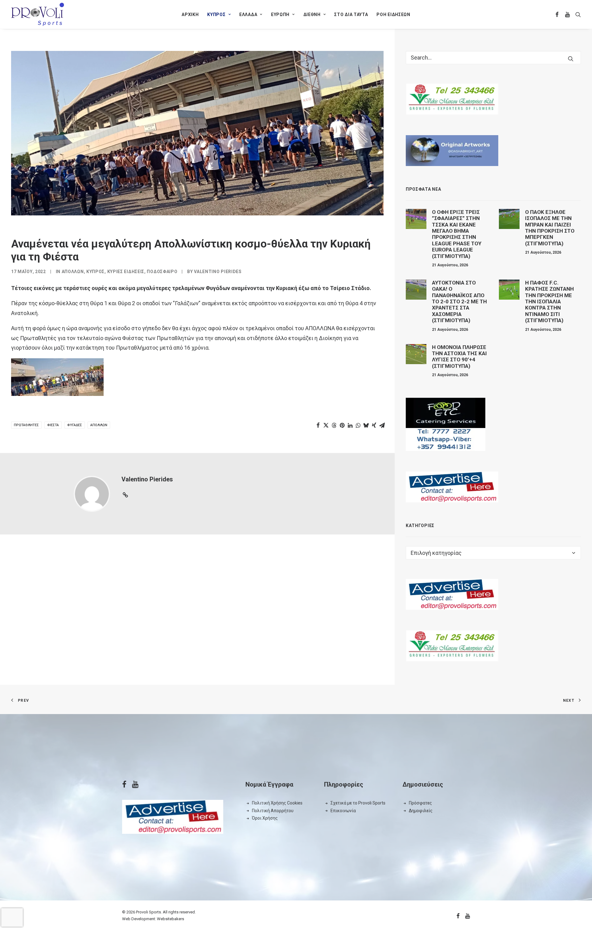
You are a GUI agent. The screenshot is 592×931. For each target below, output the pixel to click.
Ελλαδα (248, 14)
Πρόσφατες (420, 802)
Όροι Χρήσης (265, 818)
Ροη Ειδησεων (393, 14)
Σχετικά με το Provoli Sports (358, 802)
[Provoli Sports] (37, 14)
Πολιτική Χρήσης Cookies (277, 802)
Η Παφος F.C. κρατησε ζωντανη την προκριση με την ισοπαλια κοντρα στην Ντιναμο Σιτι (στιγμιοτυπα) (549, 301)
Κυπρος (216, 14)
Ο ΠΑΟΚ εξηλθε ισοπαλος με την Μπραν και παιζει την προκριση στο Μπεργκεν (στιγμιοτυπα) (549, 228)
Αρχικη (190, 14)
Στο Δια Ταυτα (351, 14)
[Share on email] (382, 425)
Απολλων (73, 271)
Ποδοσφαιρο (162, 271)
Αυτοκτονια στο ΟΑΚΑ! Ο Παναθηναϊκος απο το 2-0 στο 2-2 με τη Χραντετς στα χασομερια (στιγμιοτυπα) (459, 301)
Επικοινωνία (343, 810)
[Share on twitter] (326, 425)
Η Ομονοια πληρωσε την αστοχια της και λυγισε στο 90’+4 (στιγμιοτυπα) (459, 356)
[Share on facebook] (318, 425)
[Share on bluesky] (366, 425)
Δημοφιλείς (421, 810)
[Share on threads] (334, 425)
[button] (557, 14)
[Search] (493, 57)
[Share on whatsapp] (358, 425)
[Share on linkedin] (350, 425)
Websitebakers (170, 918)
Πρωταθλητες (26, 425)
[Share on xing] (374, 425)
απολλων (98, 425)
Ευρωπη (280, 14)
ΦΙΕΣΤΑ (53, 425)
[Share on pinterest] (342, 425)
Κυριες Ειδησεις (126, 271)
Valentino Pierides (218, 271)
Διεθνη (312, 14)
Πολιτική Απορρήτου (273, 810)
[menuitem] (190, 14)
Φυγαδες (74, 425)
